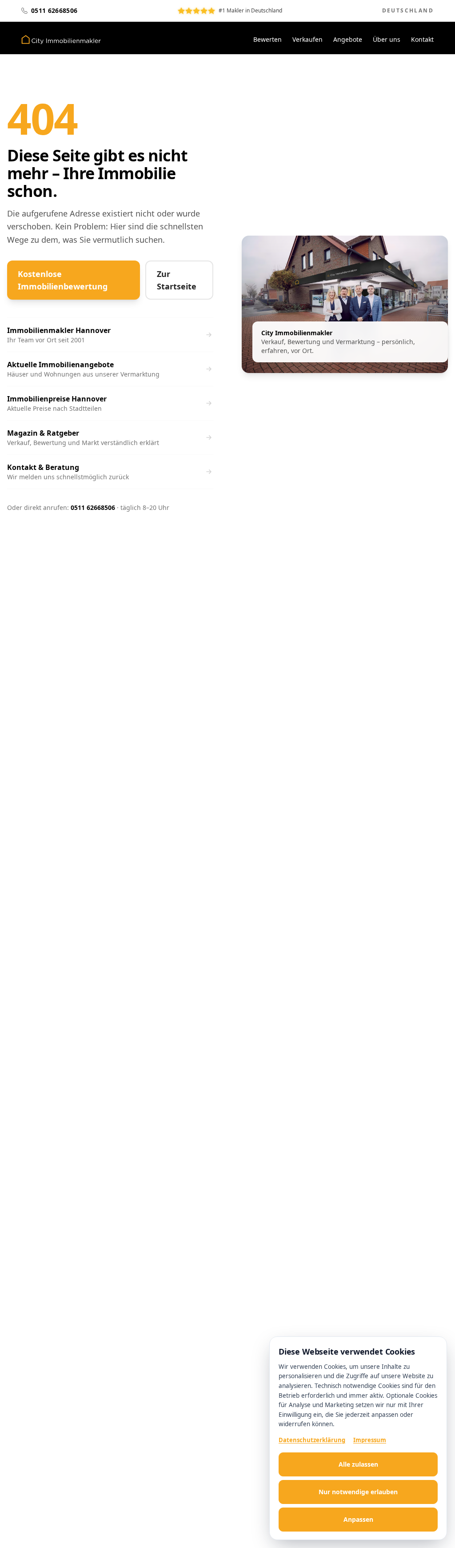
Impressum (369, 1440)
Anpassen (358, 1519)
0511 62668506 (93, 507)
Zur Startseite (176, 280)
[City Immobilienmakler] (61, 39)
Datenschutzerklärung (312, 1440)
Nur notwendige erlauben (358, 1492)
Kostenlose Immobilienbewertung (63, 280)
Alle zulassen (358, 1464)
